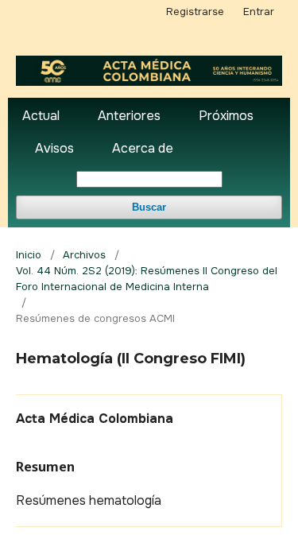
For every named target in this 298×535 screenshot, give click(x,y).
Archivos (84, 255)
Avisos (54, 148)
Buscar (149, 207)
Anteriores (129, 115)
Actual (41, 115)
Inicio (28, 255)
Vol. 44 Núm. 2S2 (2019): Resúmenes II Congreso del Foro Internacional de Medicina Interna (146, 278)
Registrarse (195, 11)
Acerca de (142, 148)
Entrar (258, 11)
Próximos (226, 115)
